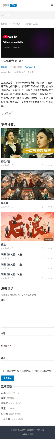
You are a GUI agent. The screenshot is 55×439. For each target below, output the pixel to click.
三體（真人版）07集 (11, 264)
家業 (3, 392)
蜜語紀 (4, 403)
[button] (5, 15)
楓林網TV (22, 430)
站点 (3, 358)
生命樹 (4, 413)
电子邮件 (6, 345)
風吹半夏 (5, 161)
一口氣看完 (7, 112)
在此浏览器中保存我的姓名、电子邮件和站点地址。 (29, 370)
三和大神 (40, 430)
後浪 (3, 244)
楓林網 (4, 23)
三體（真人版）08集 (11, 254)
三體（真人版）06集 (11, 274)
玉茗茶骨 (5, 419)
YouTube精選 (14, 23)
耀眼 (3, 397)
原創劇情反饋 (27, 434)
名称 (4, 333)
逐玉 (3, 408)
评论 (3, 299)
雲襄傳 (4, 203)
